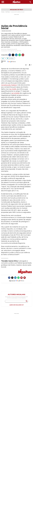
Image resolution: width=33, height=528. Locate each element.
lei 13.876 (13, 89)
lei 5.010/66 (15, 93)
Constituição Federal (9, 85)
